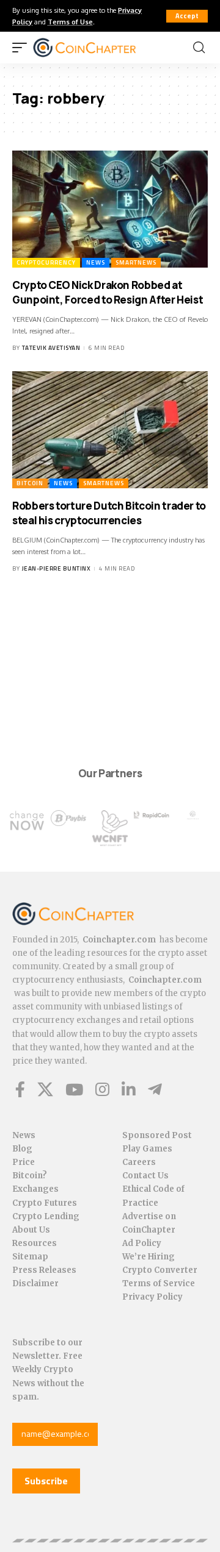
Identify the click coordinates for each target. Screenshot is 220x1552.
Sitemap (30, 1256)
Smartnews (136, 262)
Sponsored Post (157, 1135)
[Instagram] (102, 1089)
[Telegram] (155, 1089)
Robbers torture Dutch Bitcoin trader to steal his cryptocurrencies (109, 513)
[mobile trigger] (22, 47)
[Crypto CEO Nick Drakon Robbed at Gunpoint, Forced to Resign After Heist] (110, 209)
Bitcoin (29, 483)
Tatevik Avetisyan (51, 347)
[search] (199, 47)
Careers (139, 1162)
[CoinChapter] (100, 47)
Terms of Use (70, 21)
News (95, 262)
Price (23, 1162)
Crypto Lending (45, 1216)
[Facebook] (20, 1089)
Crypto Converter (159, 1270)
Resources (34, 1243)
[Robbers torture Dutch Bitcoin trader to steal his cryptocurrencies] (110, 429)
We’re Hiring (148, 1256)
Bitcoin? (29, 1175)
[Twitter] (45, 1089)
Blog (22, 1149)
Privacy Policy (152, 1297)
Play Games (147, 1149)
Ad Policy (141, 1243)
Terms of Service (158, 1283)
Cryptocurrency (46, 262)
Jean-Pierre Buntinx (56, 568)
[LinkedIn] (129, 1089)
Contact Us (145, 1175)
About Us (31, 1230)
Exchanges (35, 1189)
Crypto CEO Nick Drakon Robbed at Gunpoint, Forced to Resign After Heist (107, 292)
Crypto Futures (44, 1203)
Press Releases (44, 1270)
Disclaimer (35, 1283)
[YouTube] (74, 1089)
